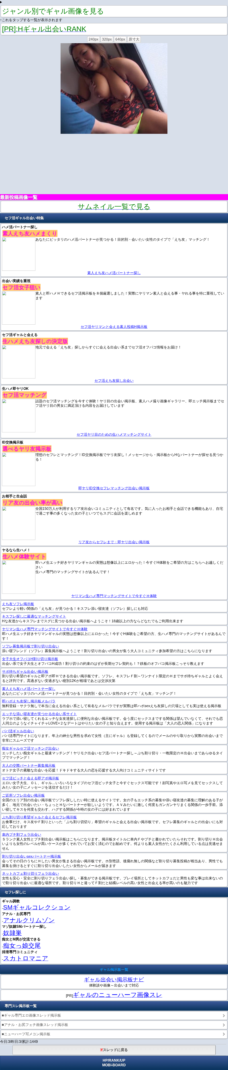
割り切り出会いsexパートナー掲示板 (31, 856)
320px (107, 39)
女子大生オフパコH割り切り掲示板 (30, 659)
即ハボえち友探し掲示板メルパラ (28, 701)
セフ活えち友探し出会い (114, 380)
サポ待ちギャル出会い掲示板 (25, 671)
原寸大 (134, 39)
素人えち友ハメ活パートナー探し (114, 273)
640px (120, 39)
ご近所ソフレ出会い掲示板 (23, 795)
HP (105, 1060)
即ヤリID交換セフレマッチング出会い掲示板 (114, 488)
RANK (114, 1060)
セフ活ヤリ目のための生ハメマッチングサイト (114, 434)
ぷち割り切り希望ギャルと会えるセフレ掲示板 (39, 817)
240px (93, 39)
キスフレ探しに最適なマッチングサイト (34, 616)
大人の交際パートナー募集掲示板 (28, 765)
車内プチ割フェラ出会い (21, 834)
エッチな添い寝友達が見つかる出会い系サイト (39, 714)
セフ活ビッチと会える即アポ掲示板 (30, 778)
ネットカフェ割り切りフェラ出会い (30, 873)
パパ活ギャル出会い (18, 731)
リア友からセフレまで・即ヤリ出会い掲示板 (114, 542)
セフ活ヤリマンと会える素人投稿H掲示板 (114, 327)
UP (122, 1060)
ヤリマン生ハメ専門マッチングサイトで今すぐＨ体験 (114, 596)
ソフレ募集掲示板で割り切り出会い (30, 646)
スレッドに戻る (115, 1050)
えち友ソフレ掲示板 (18, 604)
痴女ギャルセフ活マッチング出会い (30, 748)
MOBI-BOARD (114, 1065)
